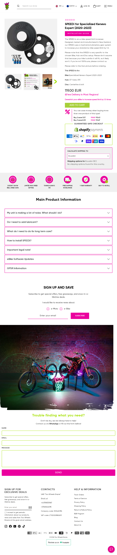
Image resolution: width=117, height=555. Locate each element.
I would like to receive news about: (58, 303)
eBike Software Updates (20, 259)
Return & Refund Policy (83, 510)
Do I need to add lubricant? (22, 222)
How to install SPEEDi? (19, 240)
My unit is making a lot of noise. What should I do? (34, 213)
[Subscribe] (30, 507)
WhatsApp (53, 424)
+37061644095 (46, 507)
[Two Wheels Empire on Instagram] (6, 526)
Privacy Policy (79, 502)
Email (4, 438)
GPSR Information (16, 268)
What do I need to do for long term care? (29, 231)
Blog (76, 517)
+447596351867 (46, 502)
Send (58, 472)
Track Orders (79, 495)
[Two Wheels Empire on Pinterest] (19, 526)
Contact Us (78, 521)
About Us (77, 525)
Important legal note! (19, 250)
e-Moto (54, 309)
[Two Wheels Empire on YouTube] (14, 526)
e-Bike (67, 309)
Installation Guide (78, 33)
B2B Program (79, 514)
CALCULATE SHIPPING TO (77, 151)
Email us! (44, 498)
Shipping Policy (80, 506)
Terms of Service (80, 498)
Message (6, 448)
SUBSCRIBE (80, 316)
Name (4, 428)
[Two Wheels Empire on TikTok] (23, 526)
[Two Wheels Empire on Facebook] (10, 526)
